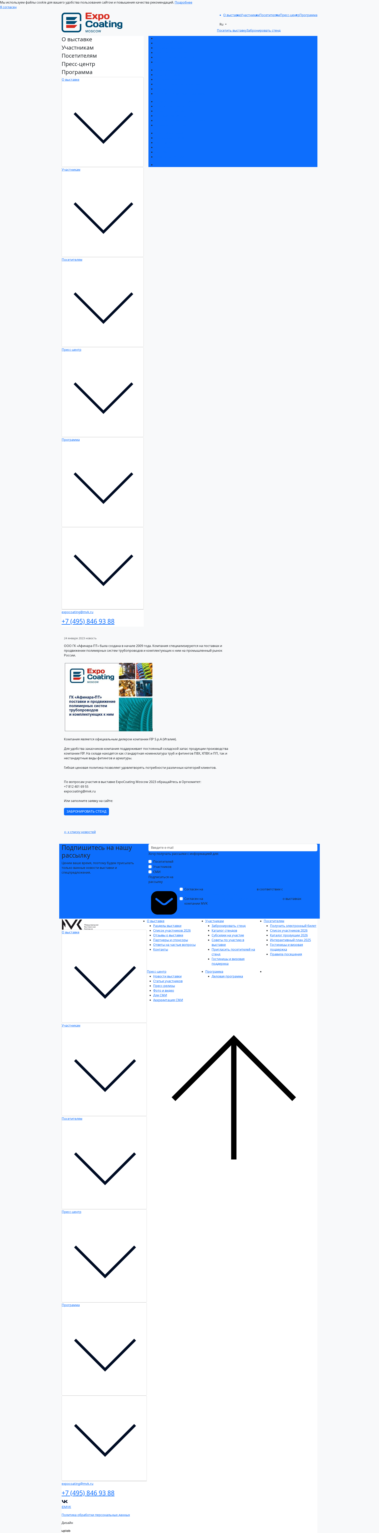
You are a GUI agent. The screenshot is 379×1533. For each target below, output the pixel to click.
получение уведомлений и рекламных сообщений (243, 899)
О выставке (70, 79)
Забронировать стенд (172, 70)
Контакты (162, 62)
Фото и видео (165, 147)
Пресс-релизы (165, 142)
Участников (162, 867)
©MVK (66, 1507)
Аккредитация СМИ (170, 157)
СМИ (156, 872)
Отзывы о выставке (170, 48)
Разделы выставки (169, 38)
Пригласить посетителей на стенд (181, 89)
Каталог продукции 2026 (173, 111)
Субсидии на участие (171, 79)
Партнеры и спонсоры (172, 52)
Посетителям (72, 259)
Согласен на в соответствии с (242, 891)
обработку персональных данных (230, 889)
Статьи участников (169, 138)
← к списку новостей (80, 832)
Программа (71, 439)
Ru (222, 24)
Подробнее (183, 2)
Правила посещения (171, 125)
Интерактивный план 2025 (175, 116)
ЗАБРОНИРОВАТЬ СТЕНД (86, 811)
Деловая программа (170, 164)
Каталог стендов (167, 74)
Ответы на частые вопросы (176, 57)
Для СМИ (162, 152)
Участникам (71, 169)
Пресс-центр (71, 349)
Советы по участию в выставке (178, 84)
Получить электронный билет (178, 101)
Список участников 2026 (173, 43)
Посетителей (163, 861)
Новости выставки (169, 133)
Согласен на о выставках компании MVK (242, 901)
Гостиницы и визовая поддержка (180, 93)
